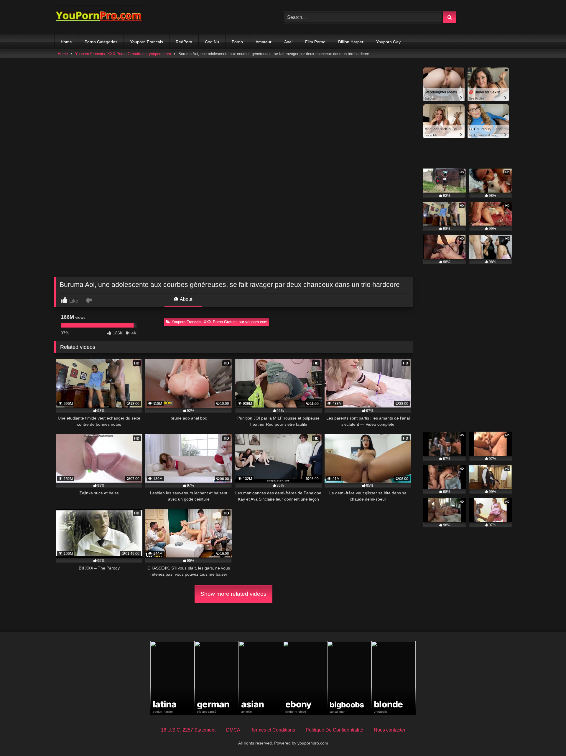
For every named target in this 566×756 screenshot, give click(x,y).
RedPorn (184, 41)
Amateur (264, 41)
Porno (237, 41)
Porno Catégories (101, 41)
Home (66, 41)
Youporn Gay (388, 41)
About (185, 299)
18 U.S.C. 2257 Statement (188, 729)
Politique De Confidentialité (334, 729)
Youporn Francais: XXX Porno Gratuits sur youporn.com (123, 54)
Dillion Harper (350, 41)
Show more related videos (233, 594)
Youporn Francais (146, 41)
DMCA (233, 729)
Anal (288, 41)
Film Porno (315, 41)
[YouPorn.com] (98, 17)
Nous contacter (389, 729)
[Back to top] (547, 738)
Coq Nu (212, 41)
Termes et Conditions (273, 729)
